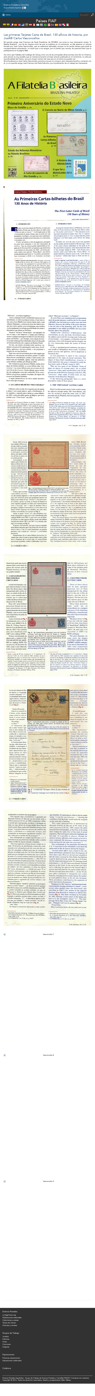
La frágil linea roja (9, 1315)
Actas (4, 1342)
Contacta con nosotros (80, 1378)
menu (8, 15)
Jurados (5, 1336)
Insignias (5, 1347)
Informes (5, 1339)
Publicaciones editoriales (12, 1318)
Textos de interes (9, 1323)
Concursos (6, 1344)
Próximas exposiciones (11, 1358)
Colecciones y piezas (10, 1320)
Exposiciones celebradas (12, 1361)
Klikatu (68, 1380)
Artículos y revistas (9, 1325)
